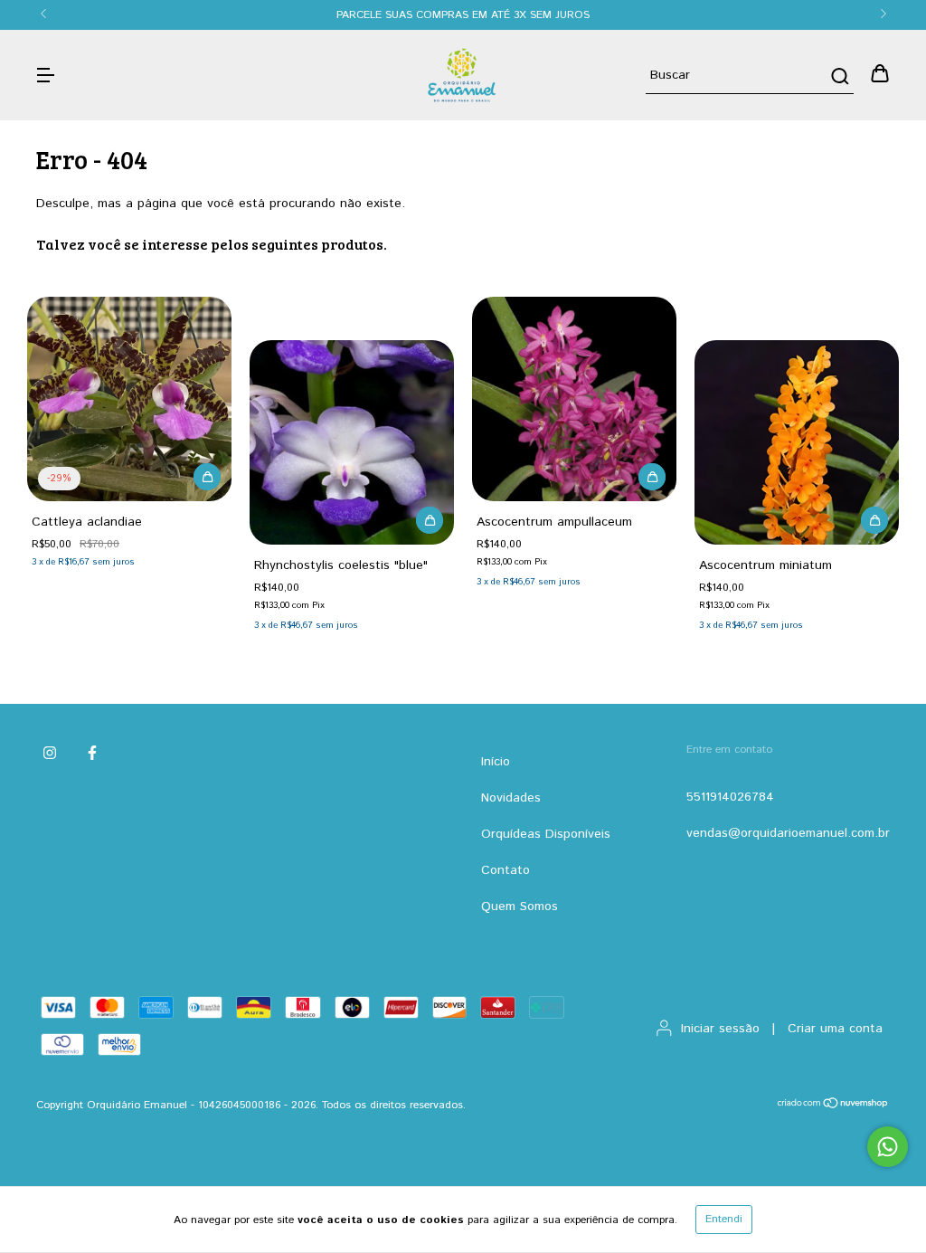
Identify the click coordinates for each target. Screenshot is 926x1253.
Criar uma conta (835, 1029)
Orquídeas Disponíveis (545, 834)
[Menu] (45, 75)
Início (495, 762)
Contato (505, 870)
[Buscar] (839, 76)
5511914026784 (730, 797)
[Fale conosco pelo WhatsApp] (887, 1146)
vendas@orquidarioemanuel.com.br (788, 833)
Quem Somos (519, 906)
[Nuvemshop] (833, 1106)
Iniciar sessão (720, 1029)
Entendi (723, 1219)
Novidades (511, 798)
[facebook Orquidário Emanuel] (92, 753)
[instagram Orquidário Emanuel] (49, 753)
